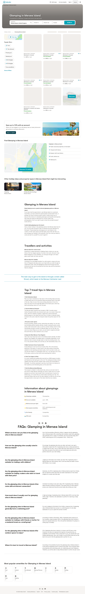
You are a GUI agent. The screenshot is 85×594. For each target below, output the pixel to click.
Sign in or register (11, 132)
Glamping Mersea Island (20, 31)
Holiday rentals (7, 31)
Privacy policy (47, 591)
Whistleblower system (63, 591)
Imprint (38, 591)
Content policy (55, 591)
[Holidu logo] (9, 2)
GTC (42, 591)
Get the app (54, 2)
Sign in (70, 2)
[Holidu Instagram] (40, 589)
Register (75, 2)
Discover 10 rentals (25, 169)
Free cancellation (10, 67)
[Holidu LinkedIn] (42, 589)
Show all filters (7, 70)
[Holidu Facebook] (45, 589)
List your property (63, 2)
